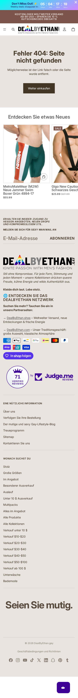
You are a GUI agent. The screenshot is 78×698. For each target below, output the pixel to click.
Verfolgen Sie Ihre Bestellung (22, 417)
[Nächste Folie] (70, 163)
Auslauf (8, 492)
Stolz (6, 466)
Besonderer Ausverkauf (18, 485)
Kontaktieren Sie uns (16, 443)
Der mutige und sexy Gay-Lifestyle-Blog (29, 424)
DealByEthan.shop (19, 318)
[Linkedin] (46, 660)
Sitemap (8, 436)
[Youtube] (25, 660)
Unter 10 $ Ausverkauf (18, 498)
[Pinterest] (60, 660)
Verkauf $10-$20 (14, 536)
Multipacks (10, 504)
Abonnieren (62, 238)
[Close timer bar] (76, 2)
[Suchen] (13, 29)
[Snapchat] (53, 660)
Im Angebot (11, 479)
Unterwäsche (11, 574)
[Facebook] (10, 660)
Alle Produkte (12, 517)
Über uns (9, 411)
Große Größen (12, 473)
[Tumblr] (67, 660)
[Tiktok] (32, 660)
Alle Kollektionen (13, 523)
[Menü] (4, 29)
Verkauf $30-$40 (14, 549)
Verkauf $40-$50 (14, 555)
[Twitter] (39, 660)
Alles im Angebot (14, 511)
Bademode (10, 581)
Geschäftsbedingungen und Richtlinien (39, 651)
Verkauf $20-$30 (14, 543)
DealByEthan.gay (43, 643)
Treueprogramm (13, 430)
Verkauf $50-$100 (15, 562)
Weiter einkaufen (39, 88)
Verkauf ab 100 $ (14, 568)
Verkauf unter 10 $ (15, 530)
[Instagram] (17, 660)
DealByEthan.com (18, 329)
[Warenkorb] (73, 29)
